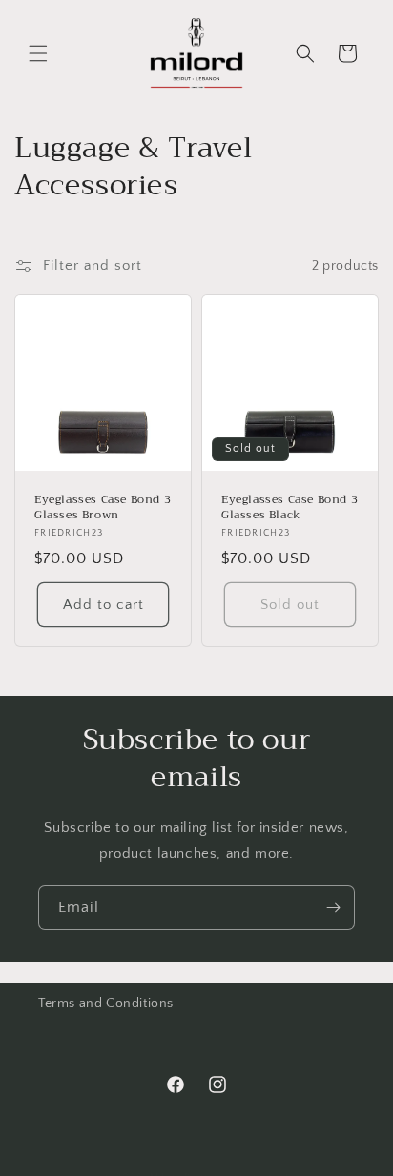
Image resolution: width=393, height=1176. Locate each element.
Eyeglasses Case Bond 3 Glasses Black (289, 507)
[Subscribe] (333, 907)
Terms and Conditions (106, 1003)
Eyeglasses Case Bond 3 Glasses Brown (102, 507)
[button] (38, 53)
